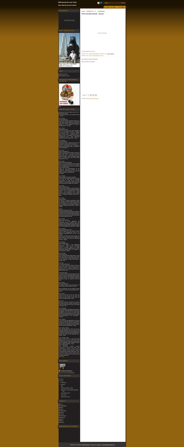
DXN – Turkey (61, 356)
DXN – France (61, 293)
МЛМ (61, 420)
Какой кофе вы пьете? (65, 393)
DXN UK (60, 209)
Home (106, 7)
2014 (61, 379)
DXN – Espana (62, 282)
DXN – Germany (62, 228)
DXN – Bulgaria (62, 242)
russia (61, 414)
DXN (62, 386)
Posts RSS (111, 7)
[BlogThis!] (109, 54)
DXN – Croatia (71, 343)
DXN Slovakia (64, 147)
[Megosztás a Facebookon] (112, 54)
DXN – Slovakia (62, 140)
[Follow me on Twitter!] (101, 3)
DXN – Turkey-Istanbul (63, 345)
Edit (124, 7)
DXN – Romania (62, 175)
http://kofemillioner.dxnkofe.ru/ (88, 51)
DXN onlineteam (62, 114)
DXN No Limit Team (64, 74)
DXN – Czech (61, 150)
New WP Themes (86, 444)
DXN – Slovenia (62, 253)
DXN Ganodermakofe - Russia (67, 388)
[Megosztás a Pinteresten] (113, 54)
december (63, 382)
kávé (61, 407)
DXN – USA (61, 300)
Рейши (61, 422)
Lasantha (99, 444)
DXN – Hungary (62, 118)
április (62, 384)
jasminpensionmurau (66, 371)
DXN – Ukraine (76, 226)
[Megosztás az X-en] (110, 54)
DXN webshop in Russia (65, 75)
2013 (61, 380)
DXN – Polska (61, 185)
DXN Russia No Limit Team (67, 2)
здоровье (62, 417)
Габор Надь (62, 415)
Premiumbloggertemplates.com (108, 444)
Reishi (61, 412)
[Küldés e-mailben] (107, 54)
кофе (61, 419)
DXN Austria (61, 173)
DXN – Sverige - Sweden (64, 327)
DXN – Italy (61, 262)
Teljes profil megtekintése (66, 372)
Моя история (63, 394)
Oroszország (62, 410)
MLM (61, 409)
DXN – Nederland (62, 308)
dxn (60, 404)
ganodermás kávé (75, 123)
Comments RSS (118, 7)
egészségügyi (62, 405)
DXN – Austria (61, 161)
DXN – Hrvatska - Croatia (64, 337)
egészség (61, 122)
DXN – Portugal (62, 319)
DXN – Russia (62, 128)
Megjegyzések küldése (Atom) (93, 98)
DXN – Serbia (61, 197)
